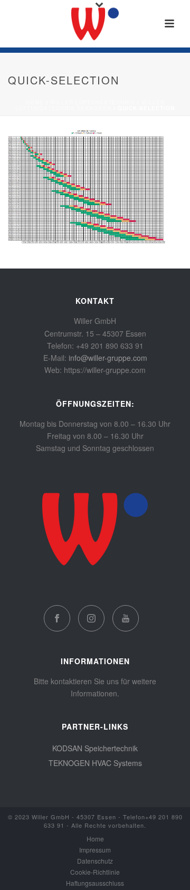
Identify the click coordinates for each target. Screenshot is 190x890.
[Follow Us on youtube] (125, 618)
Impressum (95, 850)
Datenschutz (95, 861)
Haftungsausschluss (95, 883)
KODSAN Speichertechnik (95, 748)
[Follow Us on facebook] (57, 618)
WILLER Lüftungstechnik (92, 102)
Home (35, 102)
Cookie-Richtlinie (95, 872)
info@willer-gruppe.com (108, 357)
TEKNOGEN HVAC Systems (95, 763)
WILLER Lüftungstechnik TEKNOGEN (90, 105)
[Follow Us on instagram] (91, 618)
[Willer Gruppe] (95, 23)
